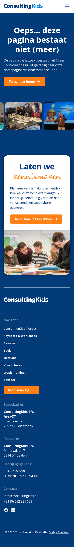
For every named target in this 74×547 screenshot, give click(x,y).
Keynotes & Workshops (20, 336)
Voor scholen (13, 365)
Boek (7, 350)
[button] (66, 6)
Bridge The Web (59, 532)
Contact (9, 380)
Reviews (9, 343)
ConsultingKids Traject (20, 328)
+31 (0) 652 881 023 (18, 501)
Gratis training (14, 372)
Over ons (10, 358)
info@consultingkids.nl (20, 496)
